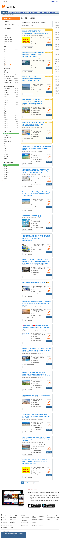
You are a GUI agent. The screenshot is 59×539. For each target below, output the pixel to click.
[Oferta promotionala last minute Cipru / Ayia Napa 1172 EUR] (26, 224)
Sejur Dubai (40, 519)
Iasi (6, 139)
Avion (11, 92)
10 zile (11, 117)
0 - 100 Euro (8, 37)
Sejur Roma (40, 516)
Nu (11, 51)
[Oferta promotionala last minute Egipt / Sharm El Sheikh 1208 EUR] (26, 109)
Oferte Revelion (13, 517)
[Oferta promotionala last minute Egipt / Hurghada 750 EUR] (26, 40)
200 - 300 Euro (8, 41)
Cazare (35, 12)
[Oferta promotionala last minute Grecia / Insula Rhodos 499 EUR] (26, 382)
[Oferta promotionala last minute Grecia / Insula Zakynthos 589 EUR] (26, 178)
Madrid (6, 156)
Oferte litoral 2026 (13, 515)
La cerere (11, 94)
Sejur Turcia (41, 524)
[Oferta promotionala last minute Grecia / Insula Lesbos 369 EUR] (26, 358)
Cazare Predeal (24, 522)
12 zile (11, 121)
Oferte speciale (19, 12)
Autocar (11, 90)
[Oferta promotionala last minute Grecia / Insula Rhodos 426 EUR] (26, 86)
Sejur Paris (34, 519)
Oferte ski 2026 (50, 514)
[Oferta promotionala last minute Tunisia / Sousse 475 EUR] (26, 62)
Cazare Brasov (24, 524)
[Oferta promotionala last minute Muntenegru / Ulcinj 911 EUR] (26, 132)
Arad (6, 148)
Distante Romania (51, 517)
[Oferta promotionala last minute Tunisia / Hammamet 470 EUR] (26, 288)
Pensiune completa (11, 76)
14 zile (11, 125)
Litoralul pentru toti (14, 521)
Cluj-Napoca (8, 141)
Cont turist (53, 1)
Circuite (31, 12)
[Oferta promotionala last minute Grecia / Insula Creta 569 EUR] (26, 156)
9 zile (11, 115)
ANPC (48, 519)
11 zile (11, 119)
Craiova (7, 145)
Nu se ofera (11, 88)
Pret (32, 25)
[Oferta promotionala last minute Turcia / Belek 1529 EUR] (26, 423)
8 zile (11, 113)
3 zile (11, 104)
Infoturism (8, 6)
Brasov (6, 158)
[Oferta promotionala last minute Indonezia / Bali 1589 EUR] (26, 334)
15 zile (11, 127)
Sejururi (26, 12)
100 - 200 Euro (8, 39)
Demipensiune (11, 74)
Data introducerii (25, 25)
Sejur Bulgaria (35, 524)
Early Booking (12, 12)
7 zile (11, 111)
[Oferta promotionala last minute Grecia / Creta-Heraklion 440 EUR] (26, 447)
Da (11, 49)
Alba (6, 166)
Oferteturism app (34, 490)
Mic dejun (11, 72)
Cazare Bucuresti (24, 525)
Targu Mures (8, 137)
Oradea (6, 154)
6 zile (11, 110)
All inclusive (11, 78)
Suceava (7, 152)
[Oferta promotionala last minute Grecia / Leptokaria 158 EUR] (26, 269)
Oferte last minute (10, 14)
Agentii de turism (6, 525)
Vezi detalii (49, 45)
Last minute (4, 12)
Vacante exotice (13, 519)
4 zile (11, 106)
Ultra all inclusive (11, 80)
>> (37, 482)
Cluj (6, 174)
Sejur (3, 517)
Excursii (11, 527)
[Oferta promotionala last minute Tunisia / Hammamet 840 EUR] (26, 311)
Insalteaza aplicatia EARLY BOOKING (14, 533)
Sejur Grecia (41, 521)
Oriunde (7, 133)
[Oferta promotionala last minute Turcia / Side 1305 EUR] (26, 201)
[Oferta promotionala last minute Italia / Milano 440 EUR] (26, 401)
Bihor (6, 168)
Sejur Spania (34, 525)
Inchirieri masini (13, 525)
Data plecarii (43, 22)
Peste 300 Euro (8, 43)
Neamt (6, 176)
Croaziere (52, 12)
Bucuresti (7, 135)
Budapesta (7, 150)
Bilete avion (46, 12)
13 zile (11, 123)
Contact (7, 531)
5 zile (11, 108)
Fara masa (11, 70)
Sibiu (6, 143)
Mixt (11, 96)
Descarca (34, 505)
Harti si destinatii (50, 515)
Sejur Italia (40, 525)
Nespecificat (11, 82)
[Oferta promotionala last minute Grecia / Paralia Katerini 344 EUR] (26, 247)
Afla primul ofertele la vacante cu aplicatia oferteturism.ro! (43, 492)
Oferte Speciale (13, 514)
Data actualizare (35, 22)
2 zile (11, 102)
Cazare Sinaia (24, 520)
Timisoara (7, 147)
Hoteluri (40, 12)
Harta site (3, 531)
